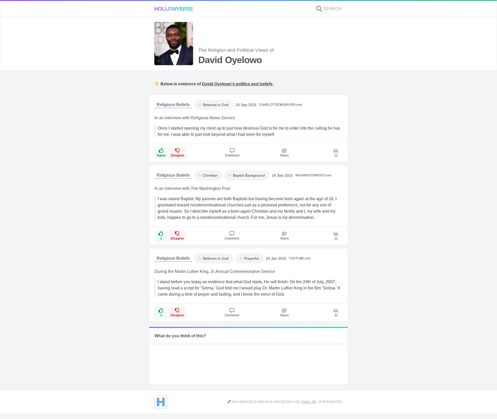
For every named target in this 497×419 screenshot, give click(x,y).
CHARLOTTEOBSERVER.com (280, 105)
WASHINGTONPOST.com (313, 175)
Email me (309, 402)
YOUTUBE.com (300, 258)
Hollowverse (173, 9)
